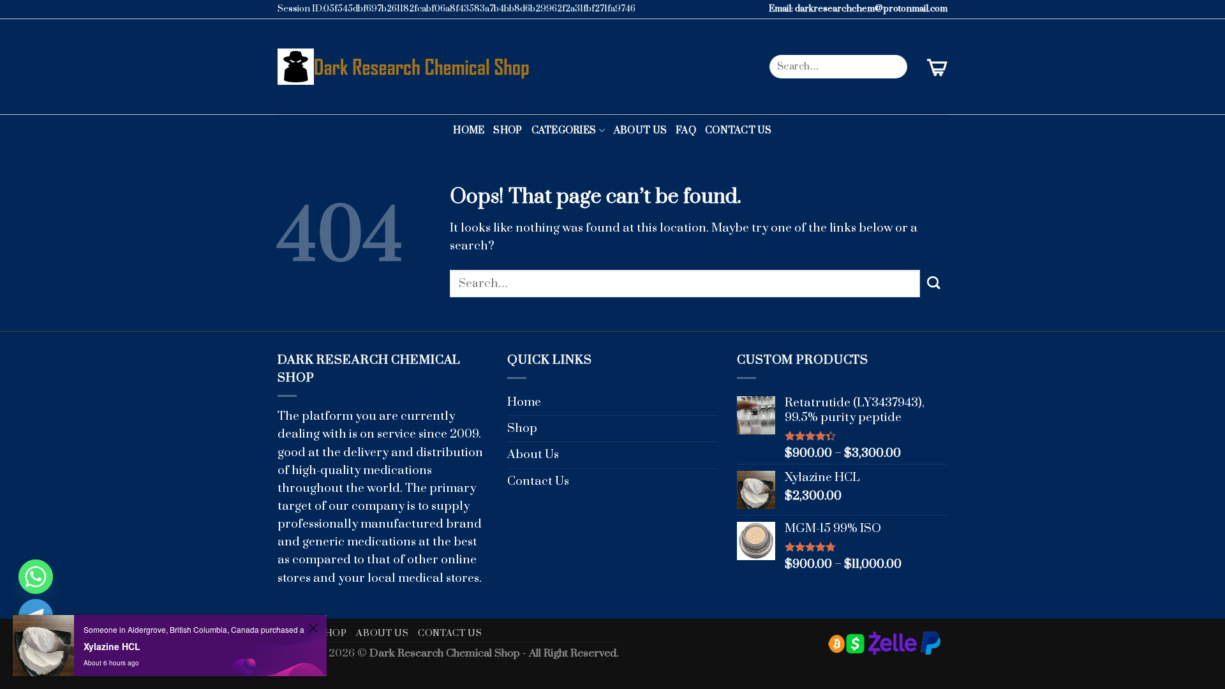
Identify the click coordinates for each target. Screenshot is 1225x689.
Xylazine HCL (112, 646)
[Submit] (893, 66)
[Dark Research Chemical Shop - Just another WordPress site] (407, 66)
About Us (640, 130)
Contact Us (738, 130)
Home (468, 130)
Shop (507, 130)
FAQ (686, 130)
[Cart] (937, 67)
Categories (564, 130)
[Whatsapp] (36, 576)
